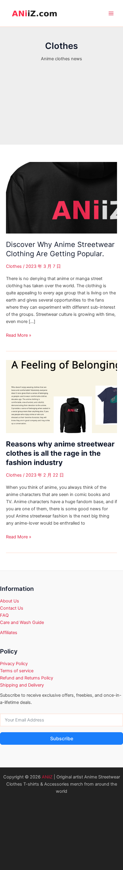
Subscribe (61, 738)
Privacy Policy (14, 663)
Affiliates (8, 632)
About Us (9, 601)
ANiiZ (47, 777)
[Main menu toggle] (111, 13)
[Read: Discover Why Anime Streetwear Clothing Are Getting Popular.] (61, 197)
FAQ (4, 615)
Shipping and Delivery (22, 685)
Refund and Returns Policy (26, 678)
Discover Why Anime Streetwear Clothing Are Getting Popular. (60, 249)
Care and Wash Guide (22, 622)
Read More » (18, 335)
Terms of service (16, 670)
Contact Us (11, 608)
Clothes (14, 266)
